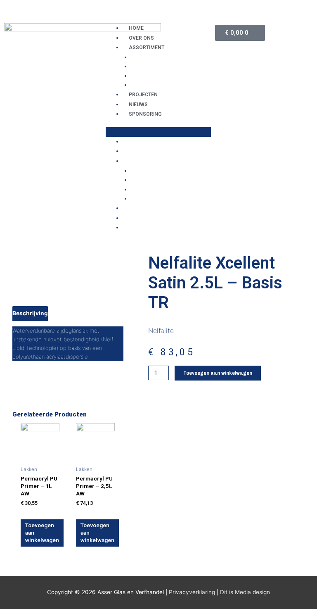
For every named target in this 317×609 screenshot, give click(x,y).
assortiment (146, 47)
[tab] (30, 313)
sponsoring (145, 114)
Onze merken (150, 84)
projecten (143, 95)
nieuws (138, 104)
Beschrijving (30, 313)
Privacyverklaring (192, 592)
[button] (158, 132)
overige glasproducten (167, 66)
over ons (141, 38)
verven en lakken (157, 75)
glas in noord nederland (169, 57)
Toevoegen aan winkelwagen (217, 372)
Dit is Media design (245, 592)
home (136, 28)
